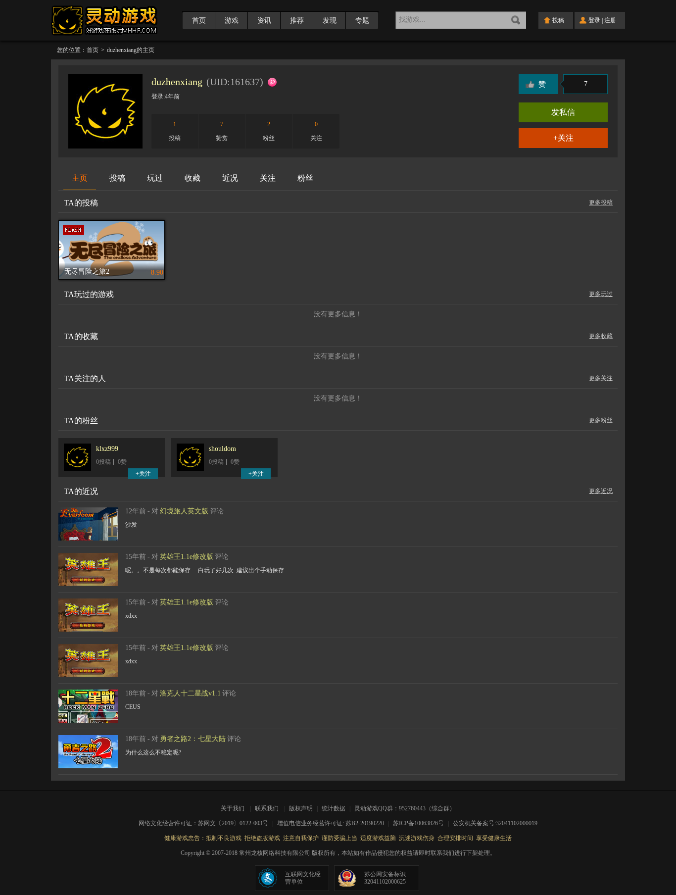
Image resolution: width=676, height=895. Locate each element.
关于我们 (234, 808)
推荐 (297, 20)
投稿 (117, 178)
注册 (610, 20)
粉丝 (305, 178)
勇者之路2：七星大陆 (193, 739)
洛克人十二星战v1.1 (190, 693)
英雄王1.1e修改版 (186, 556)
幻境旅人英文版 (184, 511)
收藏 (192, 178)
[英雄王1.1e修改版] (88, 557)
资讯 (264, 20)
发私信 (563, 112)
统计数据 (334, 808)
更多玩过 (601, 294)
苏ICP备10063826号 (421, 823)
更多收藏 (601, 336)
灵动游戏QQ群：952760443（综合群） (404, 808)
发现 (330, 20)
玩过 (155, 178)
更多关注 (601, 378)
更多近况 (601, 491)
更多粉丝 (601, 420)
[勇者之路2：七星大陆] (88, 739)
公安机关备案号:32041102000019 (495, 823)
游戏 (232, 20)
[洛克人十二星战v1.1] (88, 694)
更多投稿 (601, 202)
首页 (199, 20)
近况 (230, 178)
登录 (594, 20)
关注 (268, 178)
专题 (362, 20)
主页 (80, 178)
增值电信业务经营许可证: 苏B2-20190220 (333, 823)
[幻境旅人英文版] (88, 511)
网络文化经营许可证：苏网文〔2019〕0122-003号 (207, 823)
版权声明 (301, 808)
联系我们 (267, 808)
